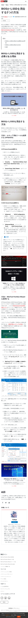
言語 (4, 602)
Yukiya (5, 16)
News (7, 4)
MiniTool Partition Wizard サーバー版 (8, 561)
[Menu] (26, 1)
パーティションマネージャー (7, 574)
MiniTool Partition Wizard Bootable (8, 564)
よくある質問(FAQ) (4, 586)
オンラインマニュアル (5, 588)
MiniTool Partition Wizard (7, 30)
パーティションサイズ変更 (6, 571)
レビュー (2, 591)
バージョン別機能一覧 (5, 566)
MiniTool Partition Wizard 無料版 (7, 557)
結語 (6, 47)
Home (2, 4)
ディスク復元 (3, 578)
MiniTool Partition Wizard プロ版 (7, 559)
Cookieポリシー (8, 615)
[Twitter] (13, 16)
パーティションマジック (6, 576)
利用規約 (11, 608)
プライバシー (16, 608)
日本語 (4, 20)
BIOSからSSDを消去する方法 (13, 45)
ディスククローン (4, 581)
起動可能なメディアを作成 (15, 324)
